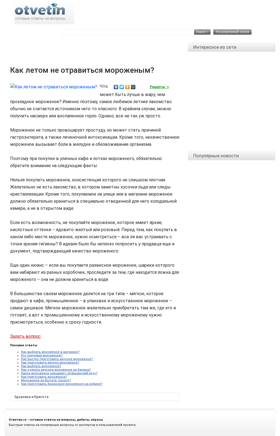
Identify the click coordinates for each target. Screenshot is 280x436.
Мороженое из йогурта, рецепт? (46, 380)
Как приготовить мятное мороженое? (50, 362)
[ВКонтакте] (116, 87)
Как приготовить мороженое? (44, 377)
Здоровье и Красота (31, 397)
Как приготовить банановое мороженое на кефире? (62, 384)
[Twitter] (122, 87)
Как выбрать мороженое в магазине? (50, 352)
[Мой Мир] (133, 87)
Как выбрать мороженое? (41, 366)
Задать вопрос (25, 336)
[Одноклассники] (127, 87)
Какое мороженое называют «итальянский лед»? (59, 373)
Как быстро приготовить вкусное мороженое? (57, 359)
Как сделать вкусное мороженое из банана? (56, 369)
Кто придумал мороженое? (42, 355)
